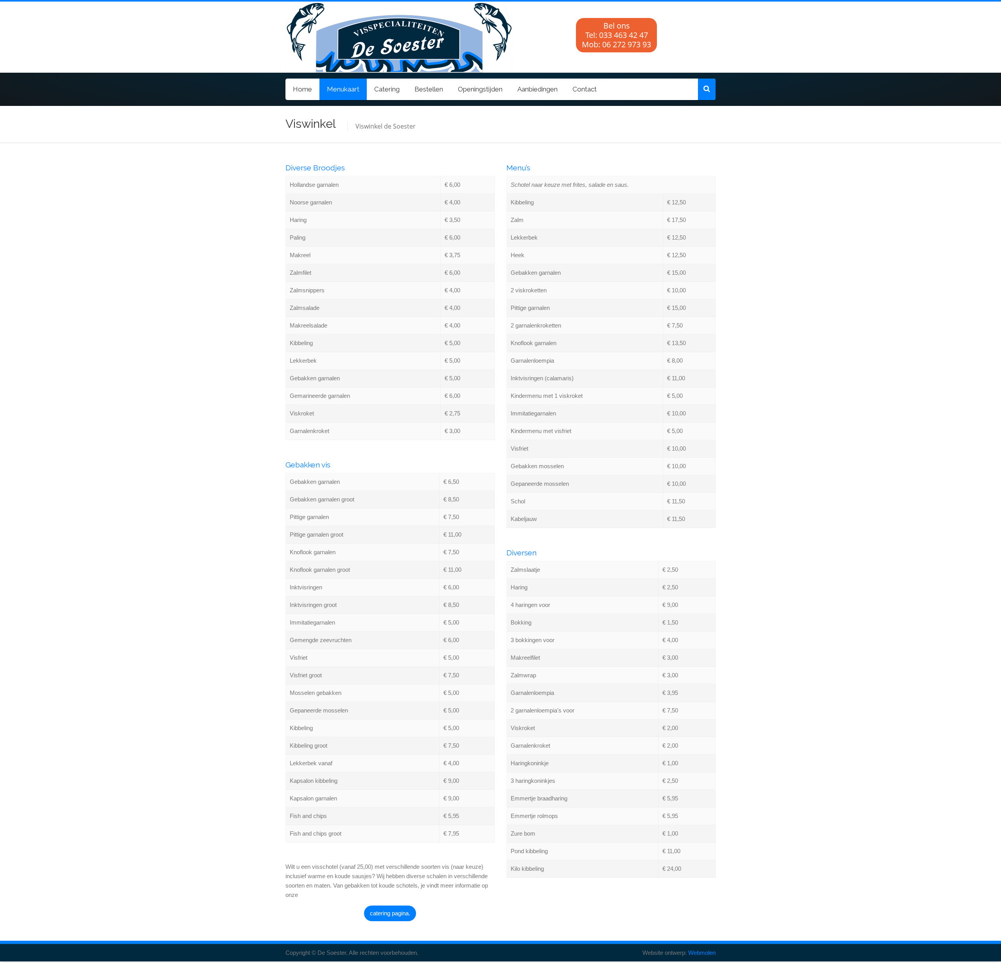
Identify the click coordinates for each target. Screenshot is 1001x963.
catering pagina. (390, 913)
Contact (584, 89)
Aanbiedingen (537, 89)
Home (302, 89)
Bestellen (428, 89)
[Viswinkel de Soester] (349, 37)
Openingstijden (480, 89)
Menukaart (343, 89)
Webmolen (702, 952)
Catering (387, 89)
